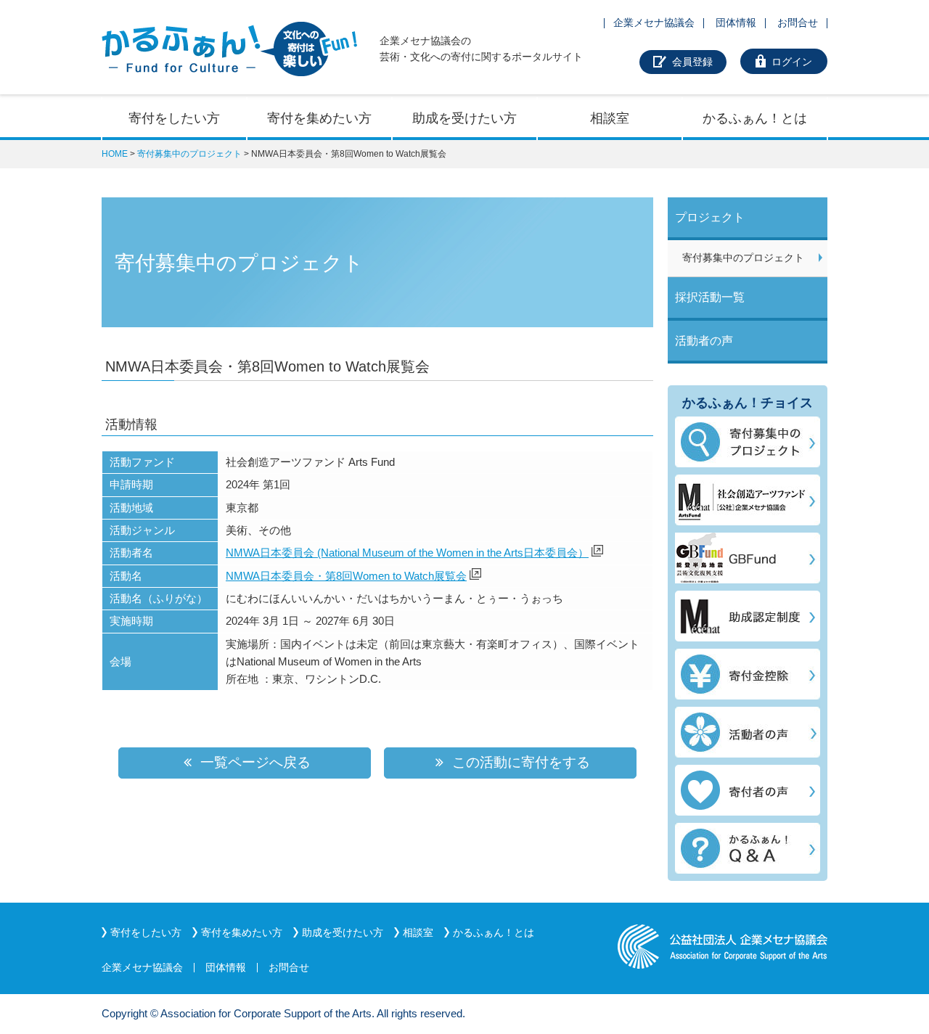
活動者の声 (704, 341)
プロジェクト (710, 217)
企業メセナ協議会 (654, 22)
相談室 (609, 118)
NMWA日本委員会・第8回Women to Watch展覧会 (346, 576)
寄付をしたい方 (174, 118)
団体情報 (736, 22)
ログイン (792, 61)
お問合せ (797, 22)
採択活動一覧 (710, 297)
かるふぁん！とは (755, 118)
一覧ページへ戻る (254, 762)
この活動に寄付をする (519, 762)
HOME (115, 154)
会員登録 (692, 61)
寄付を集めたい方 (319, 118)
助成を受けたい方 (464, 118)
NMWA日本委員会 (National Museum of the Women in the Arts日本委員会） (407, 552)
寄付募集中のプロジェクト (189, 154)
